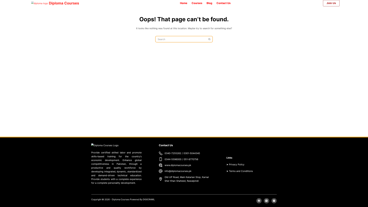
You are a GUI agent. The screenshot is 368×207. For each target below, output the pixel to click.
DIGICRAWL (149, 199)
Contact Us (223, 3)
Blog (209, 3)
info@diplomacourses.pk (178, 171)
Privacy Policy (236, 164)
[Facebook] (259, 201)
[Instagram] (274, 201)
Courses (197, 3)
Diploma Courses (64, 3)
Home (183, 3)
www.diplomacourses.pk (178, 165)
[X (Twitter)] (266, 201)
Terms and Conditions (241, 171)
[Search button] (209, 39)
